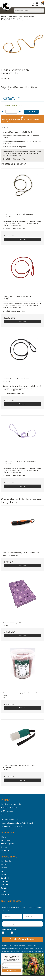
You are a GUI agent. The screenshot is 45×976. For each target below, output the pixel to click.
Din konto (5, 851)
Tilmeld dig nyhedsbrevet (22, 939)
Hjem (3, 837)
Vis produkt (22, 239)
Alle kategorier (7, 844)
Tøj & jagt (5, 881)
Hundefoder (6, 861)
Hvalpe (4, 868)
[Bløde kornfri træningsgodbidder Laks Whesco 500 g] (22, 668)
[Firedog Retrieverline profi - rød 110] (22, 272)
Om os (4, 847)
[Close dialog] (42, 955)
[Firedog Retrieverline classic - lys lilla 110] (22, 437)
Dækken (4, 885)
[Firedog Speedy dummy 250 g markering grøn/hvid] (22, 741)
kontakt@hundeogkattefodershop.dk (17, 823)
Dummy (4, 875)
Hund (3, 864)
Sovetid (4, 888)
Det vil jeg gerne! (11, 970)
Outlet (3, 891)
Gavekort (5, 895)
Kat (2, 871)
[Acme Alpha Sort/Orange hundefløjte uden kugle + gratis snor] (22, 528)
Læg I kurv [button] (31, 111)
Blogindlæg (6, 840)
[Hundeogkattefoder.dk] (6, 7)
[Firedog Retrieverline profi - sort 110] (22, 354)
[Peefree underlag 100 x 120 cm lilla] (22, 598)
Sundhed (5, 878)
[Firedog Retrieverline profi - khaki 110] (22, 190)
